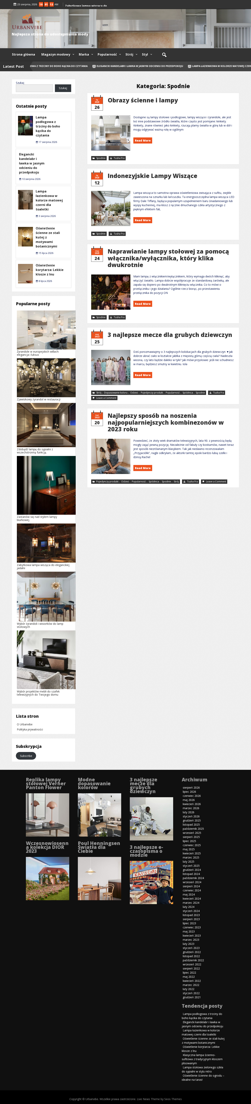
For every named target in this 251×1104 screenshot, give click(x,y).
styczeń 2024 (191, 911)
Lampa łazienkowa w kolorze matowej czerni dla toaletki (49, 200)
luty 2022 (188, 989)
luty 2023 (188, 944)
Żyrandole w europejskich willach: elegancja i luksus (38, 353)
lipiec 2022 (189, 972)
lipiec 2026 (189, 791)
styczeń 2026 (191, 816)
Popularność (107, 54)
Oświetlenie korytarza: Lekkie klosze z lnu (50, 269)
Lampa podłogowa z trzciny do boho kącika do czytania (48, 126)
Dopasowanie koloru (115, 392)
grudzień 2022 (192, 952)
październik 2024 (193, 878)
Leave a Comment (106, 398)
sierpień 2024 (191, 886)
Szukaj (20, 83)
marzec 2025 (191, 857)
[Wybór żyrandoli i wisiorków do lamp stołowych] (46, 597)
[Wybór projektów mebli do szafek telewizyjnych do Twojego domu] (46, 660)
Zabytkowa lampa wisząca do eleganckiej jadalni (43, 566)
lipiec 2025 (189, 841)
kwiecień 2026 (192, 804)
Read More (143, 140)
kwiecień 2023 (192, 935)
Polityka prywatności (30, 729)
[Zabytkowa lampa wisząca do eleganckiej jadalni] (46, 543)
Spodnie (100, 158)
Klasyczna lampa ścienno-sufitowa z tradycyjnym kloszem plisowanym (202, 1059)
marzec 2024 (191, 903)
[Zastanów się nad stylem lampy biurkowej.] (46, 485)
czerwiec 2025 (192, 845)
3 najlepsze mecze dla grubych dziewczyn (170, 335)
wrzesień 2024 (192, 882)
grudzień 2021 (192, 997)
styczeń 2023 (191, 948)
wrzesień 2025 (192, 833)
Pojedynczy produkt (152, 392)
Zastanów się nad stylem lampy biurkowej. (37, 518)
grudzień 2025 (192, 820)
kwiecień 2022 (192, 981)
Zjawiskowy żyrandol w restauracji (38, 399)
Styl (145, 54)
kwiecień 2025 (192, 853)
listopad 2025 (191, 824)
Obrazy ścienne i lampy (143, 100)
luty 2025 (188, 861)
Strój (129, 54)
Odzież (134, 392)
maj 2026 (189, 800)
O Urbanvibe (25, 724)
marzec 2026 (191, 808)
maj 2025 (189, 849)
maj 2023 (189, 931)
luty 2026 (188, 812)
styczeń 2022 (191, 993)
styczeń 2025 (191, 865)
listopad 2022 (191, 956)
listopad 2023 (191, 915)
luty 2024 (188, 907)
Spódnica (188, 392)
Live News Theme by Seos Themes (159, 1099)
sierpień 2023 (191, 919)
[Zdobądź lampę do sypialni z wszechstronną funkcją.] (46, 425)
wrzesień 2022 (192, 964)
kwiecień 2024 (192, 898)
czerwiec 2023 (192, 927)
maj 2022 (189, 977)
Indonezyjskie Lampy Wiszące (152, 176)
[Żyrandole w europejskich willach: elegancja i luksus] (46, 330)
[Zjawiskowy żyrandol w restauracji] (46, 378)
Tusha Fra (119, 158)
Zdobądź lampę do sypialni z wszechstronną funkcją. (35, 450)
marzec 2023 (191, 940)
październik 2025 (193, 828)
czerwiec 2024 (192, 890)
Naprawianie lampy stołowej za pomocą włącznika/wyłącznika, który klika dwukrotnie (168, 258)
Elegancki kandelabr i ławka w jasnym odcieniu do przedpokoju (129, 66)
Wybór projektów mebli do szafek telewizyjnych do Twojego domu (38, 693)
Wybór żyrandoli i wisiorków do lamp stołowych (40, 625)
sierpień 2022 (191, 968)
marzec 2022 (191, 985)
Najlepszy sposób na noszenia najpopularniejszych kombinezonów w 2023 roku (166, 422)
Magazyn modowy (55, 54)
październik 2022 (193, 960)
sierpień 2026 (191, 787)
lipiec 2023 (189, 923)
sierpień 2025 (191, 837)
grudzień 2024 (192, 870)
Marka (84, 54)
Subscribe (26, 756)
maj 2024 (189, 894)
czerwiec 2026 (192, 796)
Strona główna (23, 54)
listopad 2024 (191, 874)
